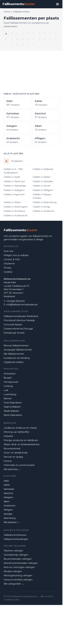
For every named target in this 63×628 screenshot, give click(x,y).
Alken (7, 501)
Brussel (7, 377)
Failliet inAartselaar (15, 185)
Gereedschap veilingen (16, 554)
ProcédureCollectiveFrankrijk (19, 320)
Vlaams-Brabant (12, 406)
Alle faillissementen (14, 353)
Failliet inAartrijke (43, 181)
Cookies (8, 271)
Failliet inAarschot (14, 181)
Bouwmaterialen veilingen (18, 559)
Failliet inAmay (41, 206)
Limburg (8, 386)
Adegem (8, 497)
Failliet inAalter (41, 176)
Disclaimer (9, 263)
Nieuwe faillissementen (16, 345)
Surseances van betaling (17, 358)
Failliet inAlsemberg (44, 202)
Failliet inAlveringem (16, 206)
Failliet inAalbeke (43, 169)
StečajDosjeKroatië (14, 332)
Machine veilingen (13, 550)
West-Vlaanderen (13, 415)
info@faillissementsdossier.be (22, 304)
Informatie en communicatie (19, 465)
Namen (8, 398)
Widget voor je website (16, 255)
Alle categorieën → (14, 583)
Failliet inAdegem (14, 190)
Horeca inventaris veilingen (18, 579)
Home (7, 11)
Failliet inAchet (41, 185)
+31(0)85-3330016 (15, 301)
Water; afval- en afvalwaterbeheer (22, 444)
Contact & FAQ (12, 259)
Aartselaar (9, 489)
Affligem (8, 509)
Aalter (7, 485)
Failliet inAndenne (43, 211)
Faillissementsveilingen (16, 539)
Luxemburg (10, 394)
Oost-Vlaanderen (13, 402)
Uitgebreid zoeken (14, 362)
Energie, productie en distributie (21, 440)
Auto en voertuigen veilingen (19, 567)
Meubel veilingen (13, 571)
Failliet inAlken (12, 202)
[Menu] (57, 4)
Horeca (7, 461)
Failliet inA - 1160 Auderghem (13, 171)
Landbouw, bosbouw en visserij (20, 427)
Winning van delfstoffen (16, 432)
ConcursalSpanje (13, 324)
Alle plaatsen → (12, 522)
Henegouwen (11, 382)
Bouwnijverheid (12, 448)
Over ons (8, 251)
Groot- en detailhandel (16, 452)
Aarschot (8, 493)
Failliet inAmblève (14, 211)
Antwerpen (10, 373)
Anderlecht (9, 505)
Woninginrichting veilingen (18, 575)
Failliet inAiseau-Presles (42, 196)
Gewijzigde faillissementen (18, 349)
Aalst (6, 480)
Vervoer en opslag (13, 456)
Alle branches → (12, 469)
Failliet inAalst (12, 176)
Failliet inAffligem (43, 190)
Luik (6, 390)
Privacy (7, 267)
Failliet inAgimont (14, 194)
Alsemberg (9, 518)
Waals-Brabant (11, 411)
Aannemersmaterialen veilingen (21, 563)
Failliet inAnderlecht (16, 215)
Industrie (8, 436)
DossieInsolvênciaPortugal (18, 328)
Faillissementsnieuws (15, 535)
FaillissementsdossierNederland (21, 316)
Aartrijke (8, 514)
